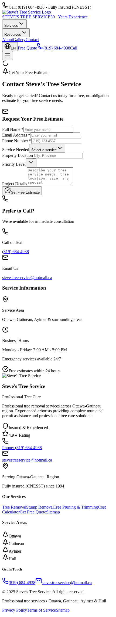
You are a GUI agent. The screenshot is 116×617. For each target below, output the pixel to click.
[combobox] (47, 148)
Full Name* (12, 129)
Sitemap (53, 512)
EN (13, 48)
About (7, 39)
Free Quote (27, 48)
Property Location (17, 155)
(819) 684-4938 (15, 251)
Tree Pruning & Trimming (76, 507)
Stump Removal (40, 507)
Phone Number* (16, 140)
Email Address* (16, 135)
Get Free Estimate (25, 192)
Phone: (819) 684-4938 (22, 447)
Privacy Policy (14, 610)
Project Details (14, 183)
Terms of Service (41, 610)
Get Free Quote (33, 512)
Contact (32, 39)
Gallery (19, 39)
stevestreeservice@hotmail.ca (27, 277)
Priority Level (14, 164)
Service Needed (15, 149)
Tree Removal (14, 507)
